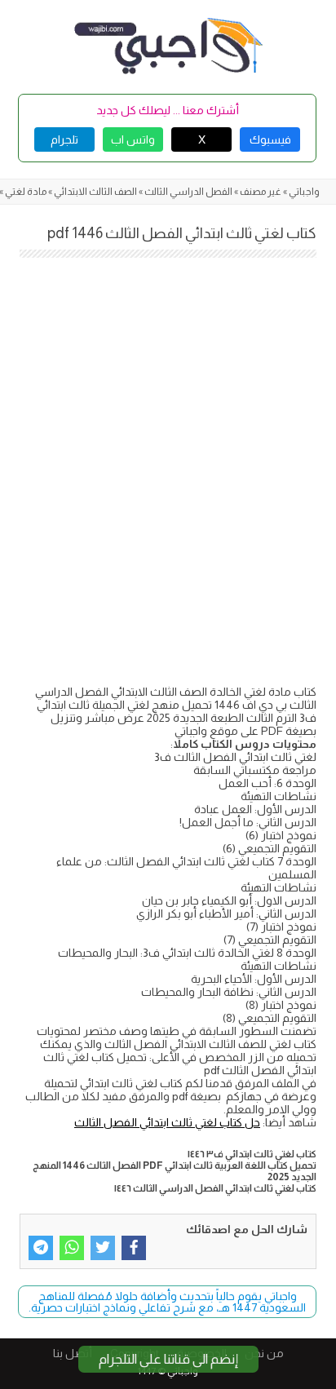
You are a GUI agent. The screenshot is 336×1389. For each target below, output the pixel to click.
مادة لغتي (25, 191)
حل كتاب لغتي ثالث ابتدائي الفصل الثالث (167, 1122)
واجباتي (304, 191)
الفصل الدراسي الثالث (188, 191)
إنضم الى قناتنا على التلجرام (168, 1359)
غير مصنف (260, 191)
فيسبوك (270, 139)
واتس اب (133, 139)
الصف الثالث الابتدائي (95, 191)
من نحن (264, 1353)
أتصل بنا (72, 1353)
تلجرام (64, 139)
